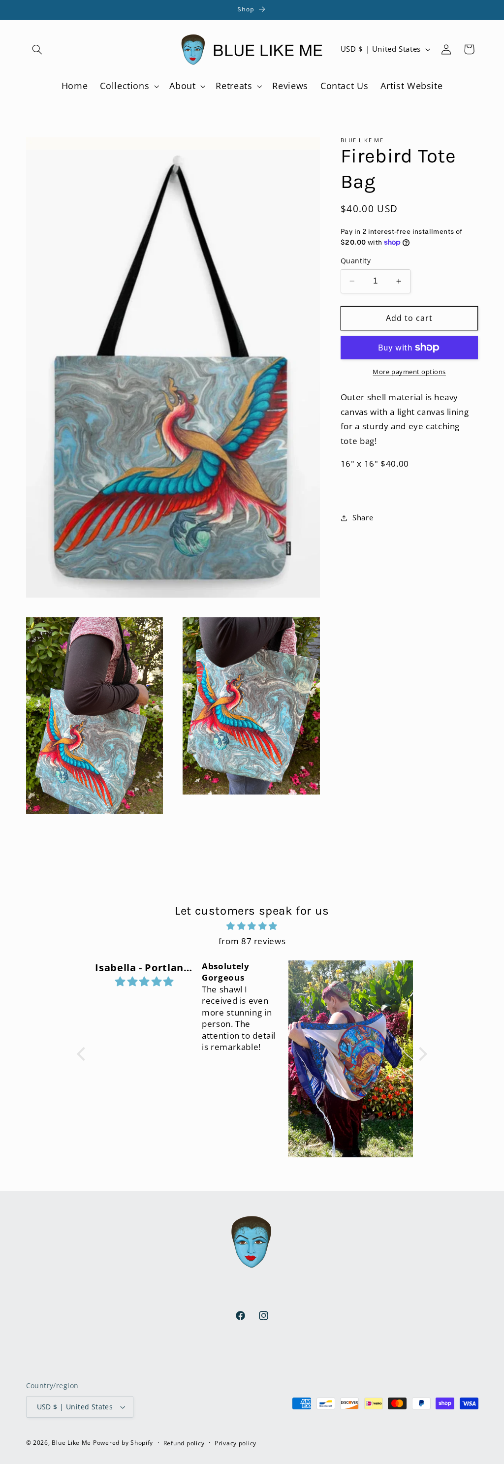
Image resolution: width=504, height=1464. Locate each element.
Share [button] (362, 517)
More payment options (409, 372)
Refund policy (184, 1443)
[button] (37, 49)
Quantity (356, 260)
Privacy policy (235, 1443)
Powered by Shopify (123, 1442)
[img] (252, 926)
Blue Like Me (71, 1442)
